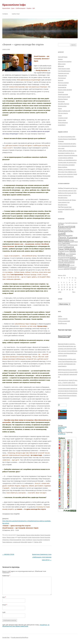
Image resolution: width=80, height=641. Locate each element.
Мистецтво (61, 101)
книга (73, 257)
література (5, 540)
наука (23, 540)
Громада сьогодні (63, 73)
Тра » (73, 292)
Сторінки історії (62, 118)
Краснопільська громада (64, 228)
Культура (61, 92)
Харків (29, 542)
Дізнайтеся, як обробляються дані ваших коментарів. (25, 625)
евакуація (69, 255)
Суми (60, 247)
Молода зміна (62, 106)
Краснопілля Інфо (14, 4)
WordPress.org (62, 323)
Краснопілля (36, 537)
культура (66, 259)
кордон (60, 259)
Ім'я (4, 597)
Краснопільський (65, 232)
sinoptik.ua (61, 434)
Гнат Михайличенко (64, 71)
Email (4, 605)
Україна (66, 251)
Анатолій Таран (62, 57)
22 (69, 287)
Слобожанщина (72, 245)
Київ (61, 224)
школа (66, 269)
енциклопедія (63, 257)
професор (29, 540)
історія (29, 537)
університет (73, 267)
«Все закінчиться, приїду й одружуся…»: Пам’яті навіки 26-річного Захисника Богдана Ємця (67, 382)
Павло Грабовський (64, 111)
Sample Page (16, 14)
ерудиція (24, 537)
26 (61, 289)
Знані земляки (21, 535)
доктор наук (61, 255)
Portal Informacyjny (64, 200)
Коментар (6, 575)
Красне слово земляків (33, 535)
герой (67, 254)
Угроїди (61, 251)
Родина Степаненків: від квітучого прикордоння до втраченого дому (67, 146)
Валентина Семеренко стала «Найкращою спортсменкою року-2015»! (41, 557)
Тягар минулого (63, 122)
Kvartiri (60, 209)
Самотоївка (66, 243)
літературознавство (15, 540)
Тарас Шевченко (7, 542)
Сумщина (68, 246)
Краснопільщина (65, 235)
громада (72, 254)
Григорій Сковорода (71, 223)
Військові (61, 66)
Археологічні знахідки (64, 61)
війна (61, 253)
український (16, 542)
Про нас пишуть (63, 113)
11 (58, 285)
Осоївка (71, 240)
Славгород (62, 245)
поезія (60, 262)
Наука (4, 537)
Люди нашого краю (64, 97)
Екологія (60, 80)
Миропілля (63, 239)
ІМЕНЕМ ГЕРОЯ (8, 554)
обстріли (64, 261)
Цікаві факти (62, 125)
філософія (24, 542)
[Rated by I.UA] (62, 406)
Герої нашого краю (64, 68)
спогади (72, 265)
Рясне (59, 243)
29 (69, 289)
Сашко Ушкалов (37, 540)
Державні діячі (62, 75)
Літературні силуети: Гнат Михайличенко (67, 195)
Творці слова (10, 537)
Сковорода (46, 540)
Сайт (4, 612)
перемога (72, 261)
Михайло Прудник (63, 104)
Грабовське (61, 223)
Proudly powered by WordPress (19, 637)
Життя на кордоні (63, 82)
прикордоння (69, 262)
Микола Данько (63, 99)
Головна (5, 14)
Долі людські (62, 78)
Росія (76, 242)
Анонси (60, 59)
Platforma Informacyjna (65, 193)
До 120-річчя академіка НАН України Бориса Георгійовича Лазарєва (67, 139)
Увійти (60, 316)
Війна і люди (61, 64)
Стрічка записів (62, 319)
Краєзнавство (62, 87)
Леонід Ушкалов (45, 535)
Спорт (60, 115)
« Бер (59, 292)
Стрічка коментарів (64, 321)
